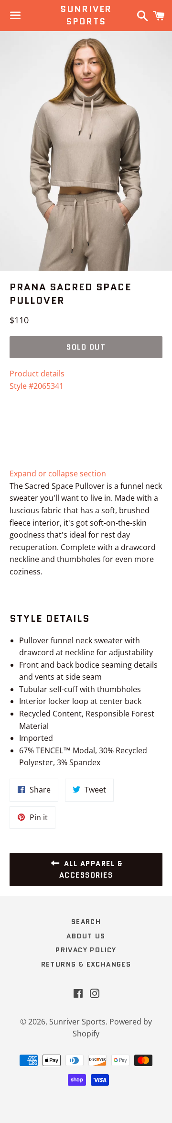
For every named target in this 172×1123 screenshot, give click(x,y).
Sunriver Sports (86, 15)
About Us (85, 936)
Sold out (86, 347)
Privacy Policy (86, 950)
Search (86, 921)
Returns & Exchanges (86, 964)
